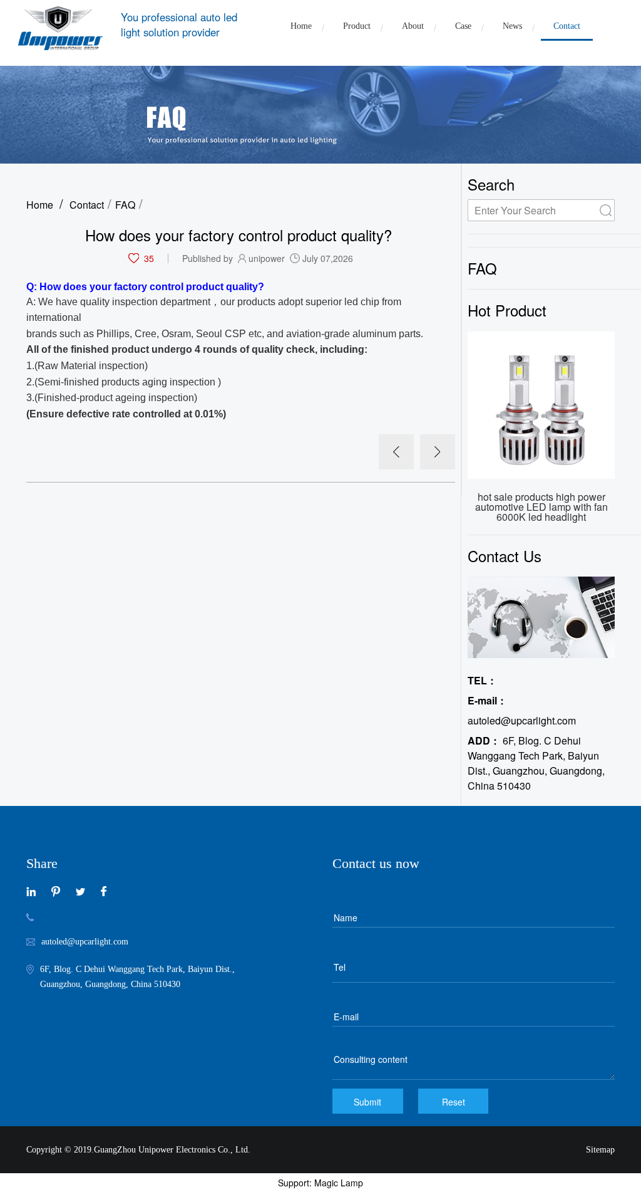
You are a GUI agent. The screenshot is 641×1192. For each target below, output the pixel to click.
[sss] (55, 890)
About (413, 26)
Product (357, 26)
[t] (80, 890)
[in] (31, 890)
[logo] (60, 28)
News (512, 26)
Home (301, 26)
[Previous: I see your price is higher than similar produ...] (396, 451)
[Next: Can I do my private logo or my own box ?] (437, 451)
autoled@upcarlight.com (522, 710)
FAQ (125, 204)
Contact (566, 26)
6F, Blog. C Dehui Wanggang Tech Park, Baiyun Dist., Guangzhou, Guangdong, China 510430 (536, 763)
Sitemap (600, 1149)
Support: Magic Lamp (320, 1182)
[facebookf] (103, 890)
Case (463, 26)
